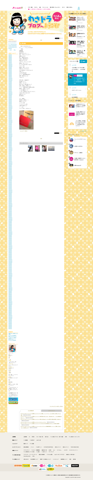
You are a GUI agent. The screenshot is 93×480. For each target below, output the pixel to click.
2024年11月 (10, 79)
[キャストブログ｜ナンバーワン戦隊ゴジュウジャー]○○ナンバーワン (33, 422)
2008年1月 (10, 314)
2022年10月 (10, 108)
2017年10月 (10, 178)
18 (12, 45)
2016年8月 (10, 194)
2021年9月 (10, 123)
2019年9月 (10, 151)
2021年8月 (10, 124)
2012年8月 (10, 250)
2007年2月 (10, 327)
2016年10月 (10, 192)
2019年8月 (10, 152)
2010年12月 (10, 273)
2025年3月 (10, 74)
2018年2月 (10, 173)
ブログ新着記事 (31, 410)
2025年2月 (10, 75)
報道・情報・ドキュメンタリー (55, 7)
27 (14, 47)
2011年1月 (10, 272)
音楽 (40, 7)
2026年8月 (10, 54)
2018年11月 (10, 163)
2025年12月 (10, 64)
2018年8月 (10, 166)
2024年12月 (10, 78)
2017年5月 (10, 184)
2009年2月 (10, 299)
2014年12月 (10, 217)
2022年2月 (10, 117)
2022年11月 (10, 107)
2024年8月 (10, 82)
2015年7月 (10, 209)
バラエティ (36, 7)
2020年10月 (10, 136)
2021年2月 (10, 131)
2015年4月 (10, 213)
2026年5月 (10, 58)
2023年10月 (10, 94)
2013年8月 (10, 236)
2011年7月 (10, 265)
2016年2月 (10, 201)
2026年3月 (10, 60)
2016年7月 (10, 195)
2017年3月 (10, 186)
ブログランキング (51, 410)
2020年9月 (10, 137)
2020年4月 (10, 143)
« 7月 (11, 49)
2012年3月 (10, 256)
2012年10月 (10, 248)
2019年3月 (10, 158)
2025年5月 (10, 72)
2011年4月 (10, 269)
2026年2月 (10, 61)
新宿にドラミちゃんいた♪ (13, 336)
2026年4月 (10, 59)
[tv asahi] (18, 8)
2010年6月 (10, 280)
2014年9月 (10, 221)
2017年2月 (10, 187)
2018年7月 (10, 167)
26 (13, 47)
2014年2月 (10, 229)
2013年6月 (10, 238)
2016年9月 (10, 193)
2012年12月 (10, 245)
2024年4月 (10, 87)
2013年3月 (10, 242)
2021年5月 (10, 128)
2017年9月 (10, 179)
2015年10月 (10, 206)
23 (10, 47)
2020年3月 (10, 144)
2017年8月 (10, 180)
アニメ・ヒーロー (45, 7)
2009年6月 (10, 294)
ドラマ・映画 (30, 7)
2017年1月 (10, 188)
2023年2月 (10, 103)
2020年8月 (10, 138)
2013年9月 (10, 235)
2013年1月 (10, 244)
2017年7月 (10, 181)
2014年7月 (10, 223)
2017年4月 (10, 185)
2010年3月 (10, 284)
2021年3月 (10, 130)
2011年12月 (10, 259)
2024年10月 (10, 80)
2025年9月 (10, 67)
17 (11, 45)
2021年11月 (10, 121)
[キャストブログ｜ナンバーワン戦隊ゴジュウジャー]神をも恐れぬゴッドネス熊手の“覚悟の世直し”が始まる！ (41, 419)
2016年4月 (10, 199)
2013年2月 (10, 243)
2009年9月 (10, 291)
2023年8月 (10, 96)
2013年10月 (10, 234)
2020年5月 (10, 142)
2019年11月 (10, 149)
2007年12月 (10, 315)
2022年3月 (10, 116)
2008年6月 (10, 308)
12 (13, 44)
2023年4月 (10, 101)
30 (10, 48)
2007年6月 (10, 322)
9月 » (15, 49)
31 (11, 48)
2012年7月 (10, 251)
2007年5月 (10, 323)
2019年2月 (10, 159)
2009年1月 (10, 300)
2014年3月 (10, 228)
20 (14, 45)
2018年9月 (10, 165)
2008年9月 (10, 305)
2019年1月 (10, 160)
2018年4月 (10, 171)
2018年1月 (10, 174)
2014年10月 (10, 220)
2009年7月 (10, 293)
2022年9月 (10, 109)
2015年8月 (10, 208)
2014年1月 (10, 230)
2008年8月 (10, 306)
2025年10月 (10, 66)
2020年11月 (10, 135)
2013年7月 (10, 237)
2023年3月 (10, 102)
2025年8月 (10, 68)
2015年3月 (10, 214)
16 (10, 45)
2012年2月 (10, 257)
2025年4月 (10, 73)
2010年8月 (10, 278)
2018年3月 (10, 172)
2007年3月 (10, 326)
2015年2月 (10, 215)
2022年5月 (10, 114)
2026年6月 (10, 57)
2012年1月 (10, 258)
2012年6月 (10, 252)
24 (11, 47)
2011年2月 (10, 271)
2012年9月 (10, 249)
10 (11, 44)
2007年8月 (10, 320)
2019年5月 (10, 156)
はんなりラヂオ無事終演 (12, 335)
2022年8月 (10, 110)
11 (12, 44)
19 (13, 45)
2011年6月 (10, 266)
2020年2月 (10, 145)
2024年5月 (10, 86)
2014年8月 (10, 222)
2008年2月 (10, 313)
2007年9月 (10, 319)
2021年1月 (10, 132)
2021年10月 (10, 122)
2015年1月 (10, 216)
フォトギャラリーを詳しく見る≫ (56, 406)
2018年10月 (10, 164)
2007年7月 (10, 321)
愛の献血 (24, 43)
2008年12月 (10, 301)
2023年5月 (10, 100)
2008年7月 (10, 307)
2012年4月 (10, 255)
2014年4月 (10, 227)
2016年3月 (10, 200)
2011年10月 (10, 262)
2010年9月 (10, 277)
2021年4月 (10, 129)
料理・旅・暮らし (69, 7)
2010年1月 (10, 286)
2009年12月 (10, 287)
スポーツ (63, 7)
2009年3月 (10, 298)
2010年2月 (10, 285)
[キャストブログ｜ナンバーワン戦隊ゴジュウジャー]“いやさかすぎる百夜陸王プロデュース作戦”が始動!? (40, 423)
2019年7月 (10, 153)
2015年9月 (10, 207)
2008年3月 (10, 312)
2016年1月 (10, 202)
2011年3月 (10, 270)
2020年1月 (10, 146)
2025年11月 (10, 65)
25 (12, 47)
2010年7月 (10, 279)
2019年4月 (10, 157)
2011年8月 (10, 264)
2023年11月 (10, 93)
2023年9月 (10, 95)
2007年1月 (10, 328)
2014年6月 (10, 224)
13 (14, 44)
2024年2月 (10, 89)
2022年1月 (10, 118)
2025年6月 (10, 71)
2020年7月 (10, 139)
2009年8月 (10, 292)
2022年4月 (10, 115)
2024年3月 (10, 88)
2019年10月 (10, 150)
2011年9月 (10, 263)
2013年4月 (10, 241)
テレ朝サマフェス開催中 (12, 337)
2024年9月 (10, 81)
